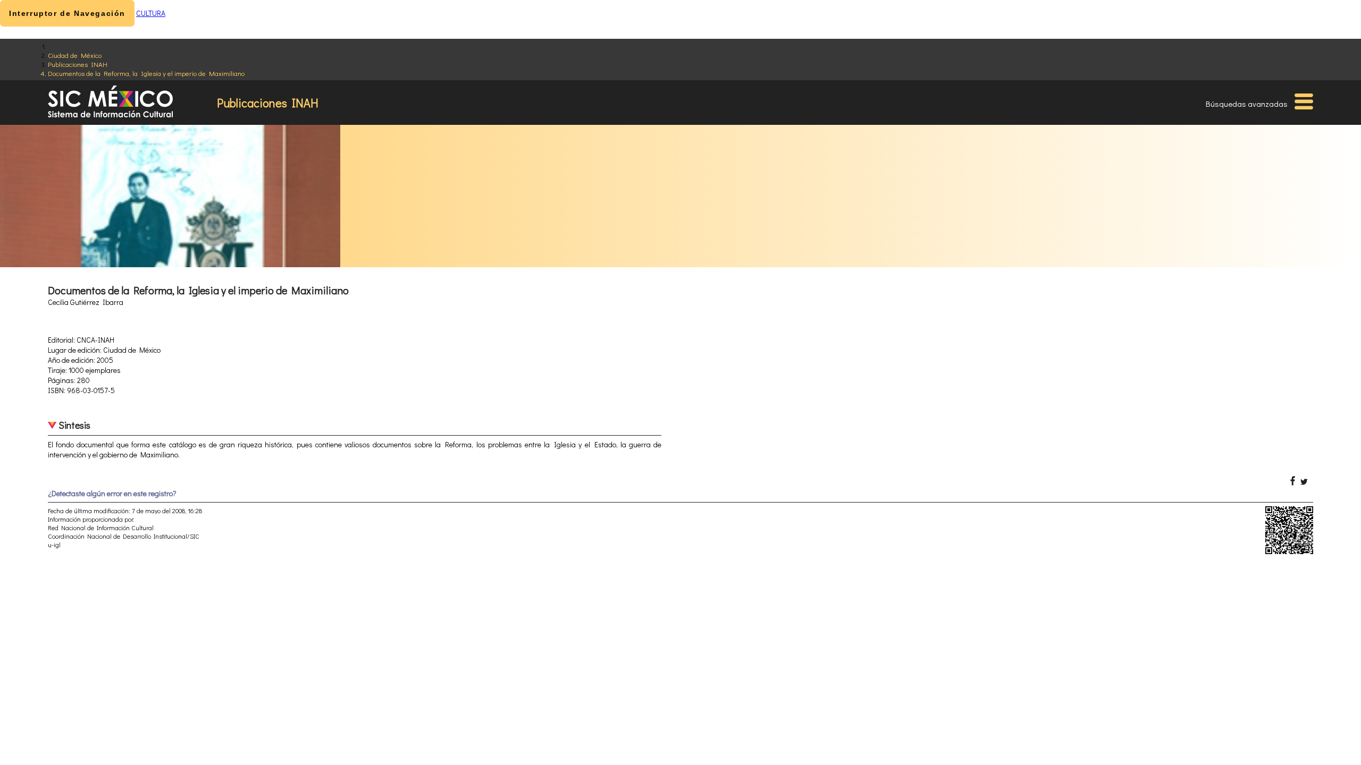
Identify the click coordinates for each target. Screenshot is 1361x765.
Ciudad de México (75, 55)
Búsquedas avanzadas (1247, 103)
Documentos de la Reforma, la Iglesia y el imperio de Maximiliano (146, 73)
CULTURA (150, 13)
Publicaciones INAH (77, 64)
